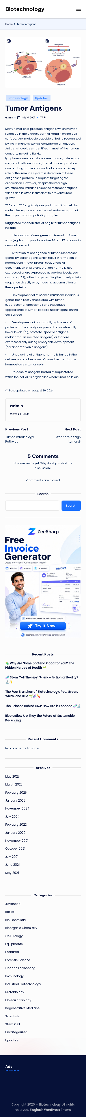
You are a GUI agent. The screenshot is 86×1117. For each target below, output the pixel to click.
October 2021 (15, 849)
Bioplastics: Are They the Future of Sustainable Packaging (40, 718)
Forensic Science (17, 960)
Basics (10, 912)
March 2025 (13, 784)
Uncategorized (16, 1032)
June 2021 (12, 865)
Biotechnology (24, 9)
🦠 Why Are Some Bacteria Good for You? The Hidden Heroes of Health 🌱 (39, 665)
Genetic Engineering (20, 968)
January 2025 (15, 801)
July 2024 (12, 817)
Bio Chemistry (15, 920)
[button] (20, 414)
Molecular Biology (18, 1000)
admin (16, 405)
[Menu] (78, 9)
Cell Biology (14, 936)
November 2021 (16, 841)
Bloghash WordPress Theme (50, 1110)
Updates (41, 98)
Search (43, 494)
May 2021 (12, 873)
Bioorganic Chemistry (21, 928)
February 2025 (16, 793)
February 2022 (16, 825)
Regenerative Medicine (22, 1008)
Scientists (12, 1016)
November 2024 (17, 808)
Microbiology (14, 992)
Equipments (14, 944)
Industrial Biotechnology (23, 984)
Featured (12, 952)
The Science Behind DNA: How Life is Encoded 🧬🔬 (43, 706)
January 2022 (15, 833)
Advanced (13, 904)
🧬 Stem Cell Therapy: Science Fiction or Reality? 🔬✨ (41, 679)
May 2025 (12, 776)
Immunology (18, 98)
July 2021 (11, 857)
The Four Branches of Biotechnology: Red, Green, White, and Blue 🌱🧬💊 (41, 694)
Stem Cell (12, 1024)
